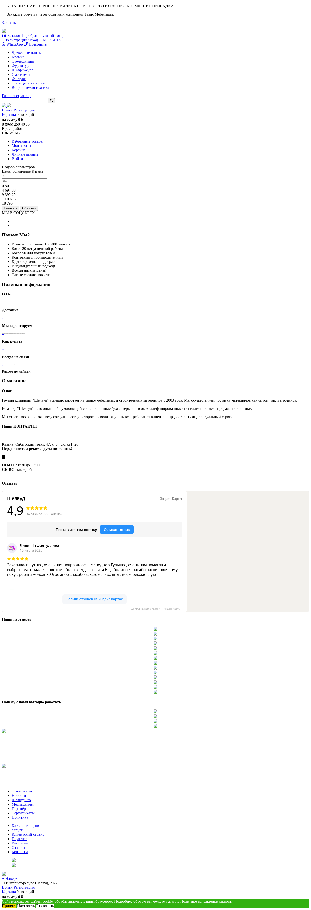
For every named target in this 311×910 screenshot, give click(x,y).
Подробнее (3, 302)
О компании (22, 791)
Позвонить (37, 44)
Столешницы (23, 61)
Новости (19, 795)
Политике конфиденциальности (206, 901)
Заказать (9, 22)
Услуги (17, 830)
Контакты (20, 852)
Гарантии (19, 839)
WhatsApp (14, 44)
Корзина (9, 114)
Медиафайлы (23, 804)
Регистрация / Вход (22, 40)
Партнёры (20, 809)
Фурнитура (21, 66)
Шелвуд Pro (21, 800)
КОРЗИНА (51, 40)
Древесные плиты (27, 53)
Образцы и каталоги (28, 83)
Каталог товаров (25, 826)
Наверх (10, 878)
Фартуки (19, 79)
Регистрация (24, 110)
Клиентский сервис (28, 834)
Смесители (21, 74)
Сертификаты (23, 813)
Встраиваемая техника (30, 87)
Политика (20, 817)
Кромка (18, 57)
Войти (7, 110)
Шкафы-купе (22, 70)
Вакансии (20, 843)
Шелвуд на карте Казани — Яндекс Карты (155, 608)
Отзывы (18, 847)
